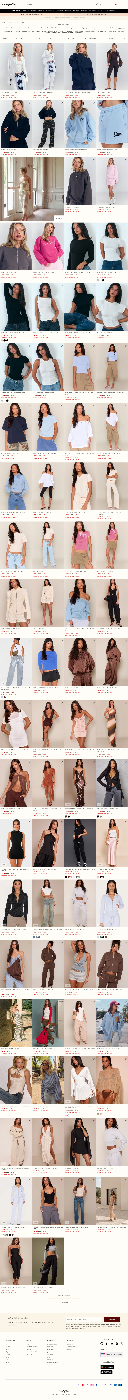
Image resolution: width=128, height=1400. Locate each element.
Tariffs (48, 1357)
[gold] (98, 1114)
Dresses (44, 31)
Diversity (28, 1349)
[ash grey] (74, 877)
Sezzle (7, 1362)
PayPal (7, 1357)
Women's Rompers (78, 31)
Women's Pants (79, 32)
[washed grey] (37, 937)
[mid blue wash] (39, 937)
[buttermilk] (2, 340)
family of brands (70, 1326)
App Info (49, 1352)
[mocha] (69, 877)
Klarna (7, 1360)
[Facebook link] (107, 1343)
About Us (28, 1344)
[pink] (98, 877)
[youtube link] (112, 1343)
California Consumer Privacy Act (55, 1365)
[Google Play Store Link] (107, 1367)
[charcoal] (76, 877)
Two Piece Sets (36, 31)
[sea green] (101, 937)
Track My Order (71, 1346)
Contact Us (29, 1354)
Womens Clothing (20, 22)
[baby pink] (66, 1115)
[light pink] (71, 877)
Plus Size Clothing (90, 31)
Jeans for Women (53, 31)
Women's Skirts (111, 31)
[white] (101, 280)
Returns (8, 1346)
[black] (103, 280)
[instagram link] (101, 1343)
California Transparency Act (54, 1362)
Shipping (8, 1352)
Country (102, 1349)
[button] (115, 4)
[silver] (101, 1114)
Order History (70, 1344)
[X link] (122, 1343)
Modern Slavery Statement (33, 1352)
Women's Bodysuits (9, 31)
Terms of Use (50, 1360)
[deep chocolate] (106, 937)
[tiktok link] (117, 1343)
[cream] (2, 1235)
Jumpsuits (62, 31)
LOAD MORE (64, 1302)
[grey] (98, 280)
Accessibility (50, 1354)
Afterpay (8, 1354)
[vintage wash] (34, 937)
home (4, 22)
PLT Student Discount (32, 1346)
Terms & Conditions (52, 1344)
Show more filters (93, 38)
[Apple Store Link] (107, 1372)
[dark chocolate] (7, 340)
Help (7, 1344)
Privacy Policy (50, 1346)
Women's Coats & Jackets (23, 31)
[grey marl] (98, 937)
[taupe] (101, 816)
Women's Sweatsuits (67, 32)
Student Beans (10, 1365)
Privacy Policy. (82, 1328)
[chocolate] (5, 697)
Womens (10, 22)
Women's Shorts (101, 31)
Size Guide (8, 1349)
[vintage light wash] (2, 697)
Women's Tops (56, 32)
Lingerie (69, 31)
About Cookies (50, 1349)
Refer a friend (70, 1349)
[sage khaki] (79, 877)
